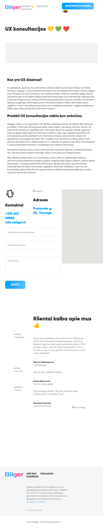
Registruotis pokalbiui (78, 6)
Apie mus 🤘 (27, 6)
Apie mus (32, 473)
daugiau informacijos (36, 501)
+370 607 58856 (12, 216)
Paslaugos (42, 6)
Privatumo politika (35, 510)
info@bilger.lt (15, 222)
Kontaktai (26, 9)
